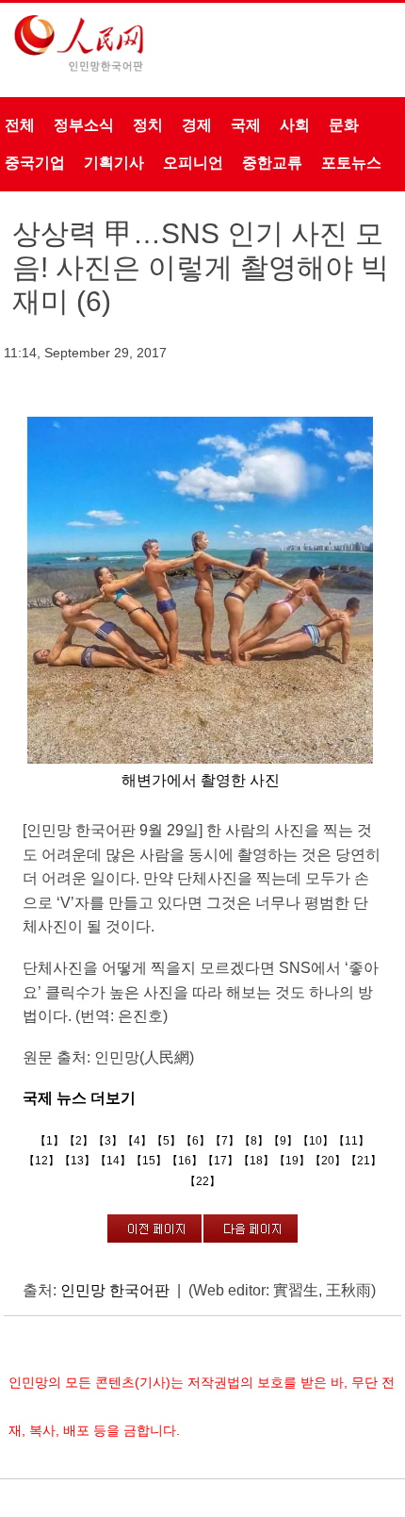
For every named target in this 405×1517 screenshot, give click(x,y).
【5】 (166, 1140)
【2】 (78, 1140)
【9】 (283, 1140)
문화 (344, 125)
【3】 (107, 1140)
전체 (20, 125)
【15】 (149, 1160)
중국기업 (35, 163)
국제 (246, 125)
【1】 (49, 1140)
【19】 (292, 1160)
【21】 (363, 1160)
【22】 (202, 1181)
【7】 (224, 1140)
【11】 (351, 1140)
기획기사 (114, 163)
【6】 (195, 1140)
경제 (197, 125)
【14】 (113, 1160)
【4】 (137, 1140)
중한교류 (272, 163)
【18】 (256, 1160)
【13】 (77, 1160)
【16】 (184, 1160)
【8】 (253, 1140)
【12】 (41, 1160)
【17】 (220, 1160)
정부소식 (84, 125)
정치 (148, 125)
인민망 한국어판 (115, 1290)
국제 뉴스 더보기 (79, 1098)
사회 (295, 125)
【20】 (328, 1160)
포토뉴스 (351, 163)
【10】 (315, 1140)
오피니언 (193, 163)
